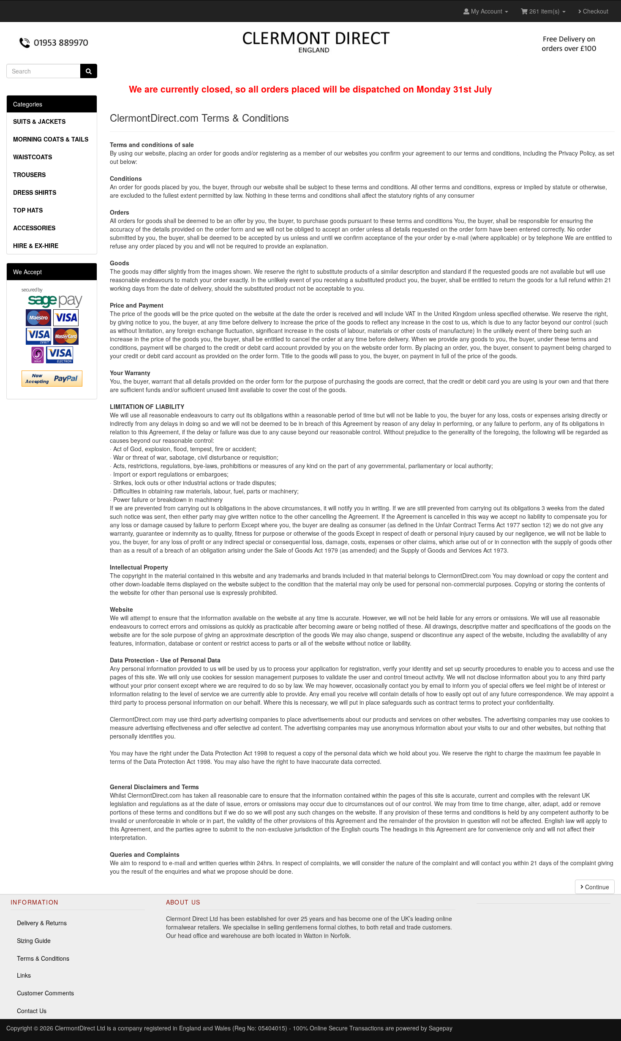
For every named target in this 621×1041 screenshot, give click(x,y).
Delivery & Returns (42, 922)
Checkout (594, 11)
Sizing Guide (34, 940)
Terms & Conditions (43, 958)
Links (24, 975)
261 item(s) (544, 11)
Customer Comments (45, 993)
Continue (596, 887)
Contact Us (31, 1010)
